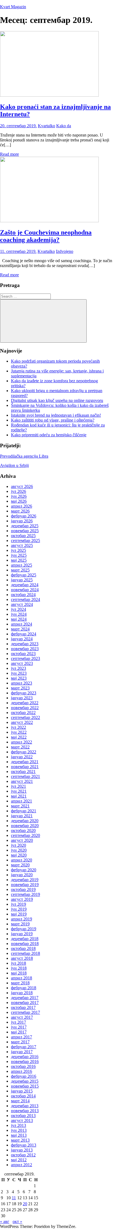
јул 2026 (18, 491)
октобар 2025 (23, 535)
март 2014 (20, 1100)
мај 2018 (19, 973)
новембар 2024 (25, 589)
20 (25, 1203)
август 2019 (22, 899)
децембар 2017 (24, 997)
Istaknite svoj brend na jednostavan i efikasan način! (56, 415)
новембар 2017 (25, 1002)
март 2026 (20, 511)
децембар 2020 (24, 820)
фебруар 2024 (23, 634)
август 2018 (22, 958)
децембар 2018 (24, 938)
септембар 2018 (25, 953)
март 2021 (20, 806)
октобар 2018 (23, 948)
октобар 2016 (23, 1066)
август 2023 (22, 663)
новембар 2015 (25, 1086)
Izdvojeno (64, 251)
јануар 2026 (22, 521)
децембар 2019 (24, 879)
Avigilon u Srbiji (14, 465)
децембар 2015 (24, 1081)
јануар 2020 (22, 874)
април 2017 (21, 1037)
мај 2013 (19, 1135)
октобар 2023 (23, 653)
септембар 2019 (25, 894)
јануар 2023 (22, 697)
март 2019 (20, 924)
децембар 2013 (24, 1105)
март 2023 (20, 688)
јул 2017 (18, 1022)
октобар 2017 (23, 1007)
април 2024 (21, 624)
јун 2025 (19, 555)
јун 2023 (19, 673)
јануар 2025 (22, 580)
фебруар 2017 (23, 1046)
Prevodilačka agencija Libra (24, 456)
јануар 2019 (22, 933)
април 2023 (21, 683)
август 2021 (22, 781)
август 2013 (22, 1120)
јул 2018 (18, 963)
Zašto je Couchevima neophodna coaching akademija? (46, 236)
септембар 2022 (25, 717)
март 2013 (20, 1140)
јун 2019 (19, 909)
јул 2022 (18, 727)
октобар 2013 (23, 1115)
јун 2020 (19, 850)
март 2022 (20, 747)
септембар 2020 (25, 835)
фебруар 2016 (23, 1076)
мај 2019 (19, 914)
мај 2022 (19, 737)
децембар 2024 (24, 584)
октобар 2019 (23, 889)
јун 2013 (19, 1130)
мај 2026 (19, 501)
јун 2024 (19, 614)
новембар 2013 (25, 1110)
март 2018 (20, 983)
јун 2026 (19, 496)
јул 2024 (18, 609)
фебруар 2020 (23, 869)
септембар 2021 (25, 776)
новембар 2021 (25, 766)
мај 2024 (19, 619)
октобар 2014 (23, 1096)
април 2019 (21, 919)
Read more (9, 154)
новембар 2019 (25, 884)
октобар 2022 (23, 712)
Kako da (63, 125)
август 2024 (22, 604)
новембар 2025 (25, 530)
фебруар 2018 (23, 987)
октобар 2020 (23, 830)
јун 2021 (19, 791)
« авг (4, 1221)
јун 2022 (19, 732)
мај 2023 (19, 678)
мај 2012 (19, 1159)
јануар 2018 (22, 992)
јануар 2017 (22, 1051)
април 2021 (21, 801)
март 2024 (20, 629)
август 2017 (22, 1017)
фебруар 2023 (23, 693)
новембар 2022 (25, 707)
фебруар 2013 (23, 1145)
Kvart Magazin (13, 6)
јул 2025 (18, 550)
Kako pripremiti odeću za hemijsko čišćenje (48, 435)
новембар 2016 (25, 1061)
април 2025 (21, 565)
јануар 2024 (22, 638)
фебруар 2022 (23, 752)
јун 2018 (19, 968)
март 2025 (20, 570)
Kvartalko (46, 125)
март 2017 (20, 1042)
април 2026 (21, 506)
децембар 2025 (24, 525)
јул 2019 (18, 904)
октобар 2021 (23, 771)
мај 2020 (19, 855)
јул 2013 (18, 1125)
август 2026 (22, 486)
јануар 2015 (22, 1091)
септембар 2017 (25, 1012)
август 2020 (22, 840)
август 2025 (22, 545)
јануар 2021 (22, 815)
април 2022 (21, 742)
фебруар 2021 (23, 811)
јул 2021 (18, 786)
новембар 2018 (25, 943)
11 (14, 1197)
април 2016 (21, 1071)
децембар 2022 (24, 702)
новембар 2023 (25, 648)
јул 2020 (18, 845)
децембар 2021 (24, 761)
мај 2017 (19, 1032)
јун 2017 (19, 1027)
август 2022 (22, 722)
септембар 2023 (25, 658)
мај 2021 (19, 796)
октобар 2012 (23, 1155)
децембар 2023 (24, 643)
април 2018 (21, 978)
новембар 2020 (25, 825)
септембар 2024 (25, 599)
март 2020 (20, 865)
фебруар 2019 (23, 928)
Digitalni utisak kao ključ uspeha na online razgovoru (57, 400)
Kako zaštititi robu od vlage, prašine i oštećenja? (52, 420)
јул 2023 (18, 668)
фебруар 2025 (23, 575)
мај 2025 (19, 560)
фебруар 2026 (23, 516)
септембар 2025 (25, 540)
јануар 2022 (22, 756)
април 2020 (21, 860)
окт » (17, 1221)
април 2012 (21, 1164)
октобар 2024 (23, 594)
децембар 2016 (24, 1056)
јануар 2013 (22, 1150)
